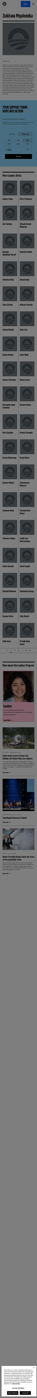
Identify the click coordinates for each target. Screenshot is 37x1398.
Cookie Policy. (16, 1383)
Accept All (25, 1393)
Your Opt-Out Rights (18, 1388)
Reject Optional (12, 1393)
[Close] (34, 1368)
